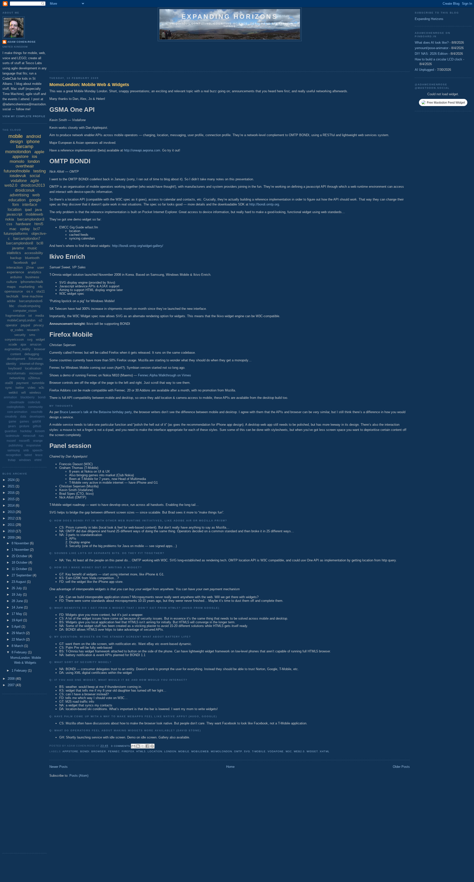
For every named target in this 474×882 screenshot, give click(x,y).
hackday (26, 431)
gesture (24, 426)
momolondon (221, 751)
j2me (30, 267)
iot (30, 315)
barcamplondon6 (30, 301)
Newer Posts (58, 767)
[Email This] (133, 746)
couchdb (36, 412)
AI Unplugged (424, 70)
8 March (18, 646)
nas (41, 436)
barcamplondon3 (30, 219)
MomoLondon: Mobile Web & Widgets (89, 84)
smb (26, 450)
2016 (12, 493)
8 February (20, 652)
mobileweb (200, 751)
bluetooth (32, 258)
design (16, 141)
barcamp (24, 146)
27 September (22, 575)
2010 (12, 531)
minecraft (29, 436)
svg (247, 751)
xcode (12, 344)
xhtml (324, 751)
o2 (40, 320)
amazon (35, 344)
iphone (33, 141)
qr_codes (16, 330)
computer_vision (25, 310)
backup (15, 258)
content (15, 354)
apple (39, 151)
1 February (20, 670)
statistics (14, 253)
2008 (12, 678)
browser (98, 751)
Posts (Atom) (78, 775)
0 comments (120, 746)
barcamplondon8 (19, 243)
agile (34, 181)
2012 (12, 518)
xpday (25, 229)
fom (15, 204)
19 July (17, 594)
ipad (28, 209)
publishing (16, 445)
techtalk (12, 296)
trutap (12, 460)
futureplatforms (16, 233)
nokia (9, 219)
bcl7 (36, 229)
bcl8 (40, 243)
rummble (38, 383)
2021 (12, 486)
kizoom (40, 431)
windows (25, 460)
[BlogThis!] (138, 746)
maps (11, 287)
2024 (12, 480)
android (33, 136)
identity (11, 364)
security (20, 335)
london (170, 751)
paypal (25, 325)
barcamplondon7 (26, 238)
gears (12, 426)
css (9, 224)
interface (29, 204)
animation (10, 397)
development (16, 359)
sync (8, 387)
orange (38, 440)
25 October (20, 556)
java (38, 209)
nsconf (11, 440)
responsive (33, 445)
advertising (19, 195)
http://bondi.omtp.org (264, 204)
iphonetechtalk (31, 282)
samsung (13, 450)
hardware (23, 224)
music (32, 248)
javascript (14, 214)
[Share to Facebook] (147, 746)
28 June (18, 601)
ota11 (40, 291)
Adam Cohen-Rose (21, 41)
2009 (12, 537)
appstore (70, 751)
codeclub (34, 402)
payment (22, 383)
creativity (11, 416)
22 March (19, 639)
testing (39, 171)
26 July (17, 588)
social (35, 176)
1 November (21, 549)
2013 (12, 512)
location (155, 751)
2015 (12, 499)
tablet (28, 455)
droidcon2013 (33, 185)
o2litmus (34, 378)
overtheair (25, 166)
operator (11, 325)
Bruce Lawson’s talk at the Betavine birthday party (96, 412)
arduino (16, 277)
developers (37, 416)
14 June (18, 607)
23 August (19, 582)
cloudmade (16, 402)
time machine (32, 296)
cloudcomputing (29, 306)
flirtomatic (36, 359)
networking (17, 378)
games (24, 421)
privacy (39, 325)
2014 (12, 505)
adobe (11, 301)
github (37, 426)
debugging (31, 354)
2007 (12, 685)
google (35, 200)
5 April (16, 626)
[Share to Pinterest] (152, 746)
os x (29, 291)
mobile (183, 751)
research (33, 330)
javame (18, 248)
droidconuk (25, 190)
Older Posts (401, 767)
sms (32, 335)
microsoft (35, 373)
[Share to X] (142, 746)
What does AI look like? (432, 42)
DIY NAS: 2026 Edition (431, 53)
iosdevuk (18, 175)
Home (230, 767)
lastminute (13, 436)
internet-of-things (32, 364)
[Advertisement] (139, 55)
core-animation (17, 412)
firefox (128, 751)
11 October (20, 569)
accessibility (33, 253)
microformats (16, 373)
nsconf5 (24, 440)
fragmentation (15, 315)
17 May (17, 614)
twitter (20, 387)
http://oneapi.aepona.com (142, 150)
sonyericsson (14, 339)
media (39, 315)
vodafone (276, 751)
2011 (12, 525)
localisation (33, 368)
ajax (23, 344)
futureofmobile (17, 171)
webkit (13, 392)
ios (34, 156)
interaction (14, 267)
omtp (238, 751)
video (31, 387)
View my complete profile (23, 116)
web (36, 195)
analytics (34, 272)
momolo (17, 161)
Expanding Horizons (429, 19)
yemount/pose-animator (431, 48)
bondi (84, 751)
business (32, 277)
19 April (17, 620)
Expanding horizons (229, 16)
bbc (11, 306)
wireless (35, 392)
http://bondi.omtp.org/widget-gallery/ (137, 246)
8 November (21, 543)
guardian (11, 431)
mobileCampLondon (21, 320)
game (12, 421)
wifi (23, 392)
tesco (38, 455)
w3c (289, 751)
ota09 (9, 383)
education (17, 200)
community (35, 407)
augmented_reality (17, 349)
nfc (40, 287)
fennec (114, 751)
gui (33, 262)
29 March (19, 633)
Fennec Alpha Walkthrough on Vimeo (164, 375)
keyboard (14, 368)
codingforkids (16, 407)
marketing (27, 287)
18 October (20, 562)
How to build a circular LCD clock (438, 59)
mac (13, 229)
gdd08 (36, 421)
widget (312, 751)
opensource (13, 291)
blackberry (27, 397)
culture (11, 282)
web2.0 (299, 751)
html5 (141, 751)
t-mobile (259, 751)
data (23, 416)
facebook (21, 262)
